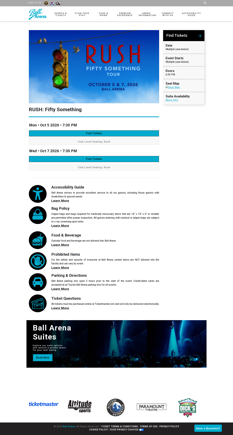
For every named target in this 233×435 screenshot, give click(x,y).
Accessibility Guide (191, 14)
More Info (172, 100)
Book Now (42, 357)
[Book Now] (43, 354)
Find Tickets (94, 133)
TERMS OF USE (149, 426)
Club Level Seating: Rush (94, 141)
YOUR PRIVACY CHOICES (124, 429)
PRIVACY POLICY (169, 426)
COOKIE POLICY (98, 429)
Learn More (60, 200)
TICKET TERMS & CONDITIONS (119, 426)
